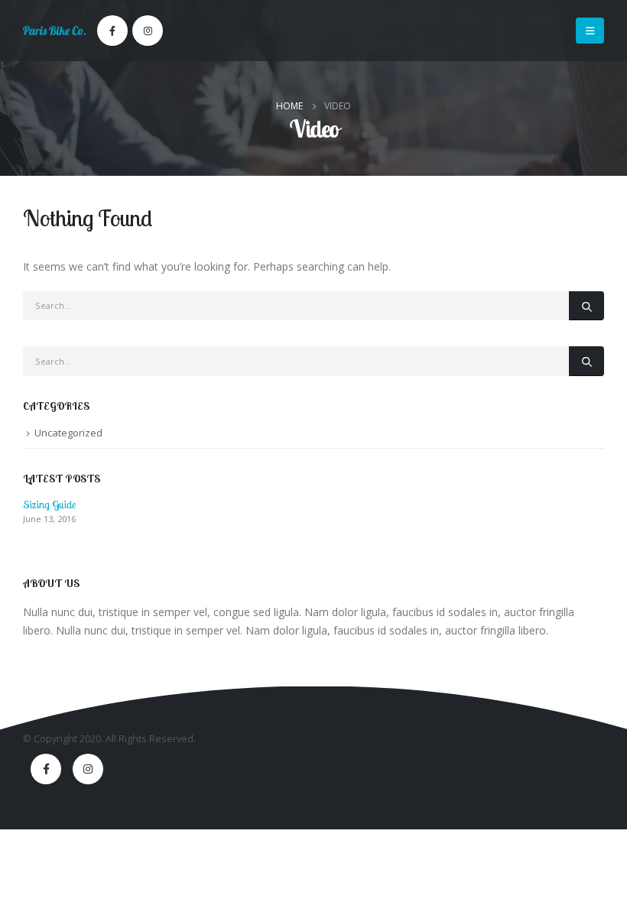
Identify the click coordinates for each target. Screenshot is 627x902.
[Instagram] (147, 30)
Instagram (88, 769)
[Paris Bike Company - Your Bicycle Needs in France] (54, 30)
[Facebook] (112, 30)
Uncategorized (68, 433)
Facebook (46, 769)
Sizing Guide (49, 504)
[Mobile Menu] (590, 31)
